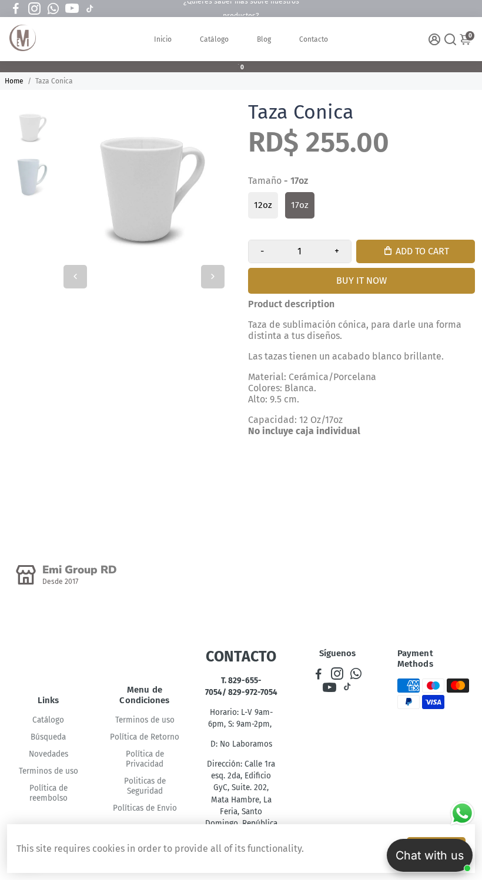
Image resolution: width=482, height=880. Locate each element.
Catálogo (214, 39)
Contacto (313, 39)
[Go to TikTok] (90, 9)
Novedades (48, 754)
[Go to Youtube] (72, 9)
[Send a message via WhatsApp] (462, 813)
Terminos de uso (48, 771)
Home (14, 81)
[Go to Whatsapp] (53, 9)
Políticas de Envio (145, 808)
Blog (264, 39)
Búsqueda (48, 737)
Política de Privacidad (145, 759)
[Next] (213, 276)
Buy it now (361, 280)
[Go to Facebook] (15, 9)
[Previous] (75, 276)
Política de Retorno (144, 737)
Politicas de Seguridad (145, 786)
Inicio (163, 39)
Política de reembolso (48, 793)
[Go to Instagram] (34, 9)
